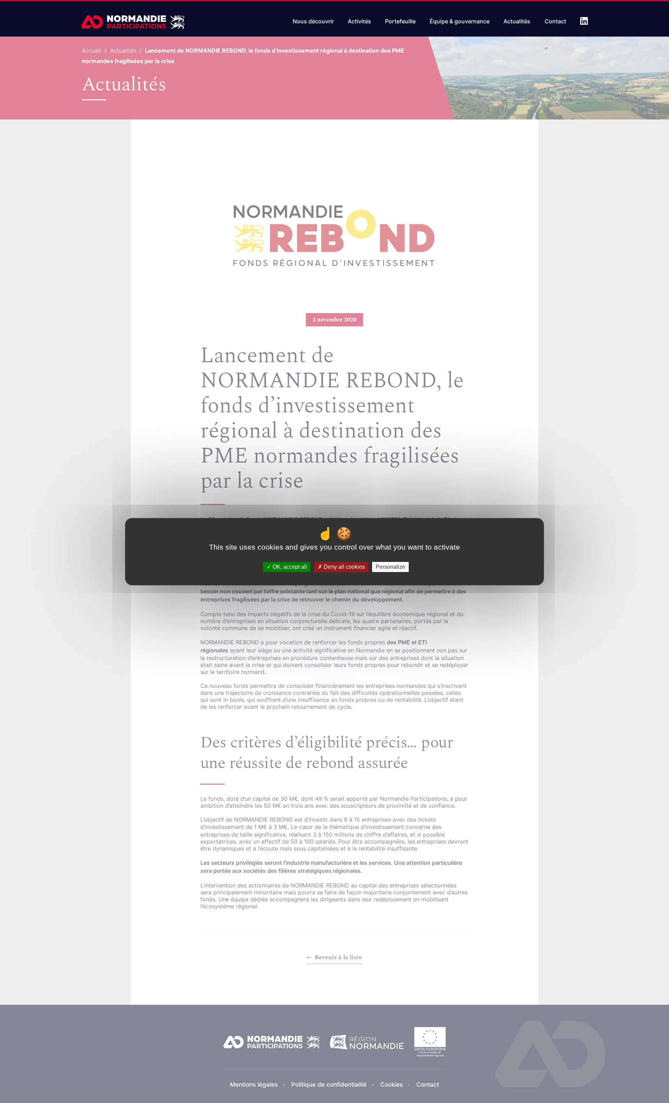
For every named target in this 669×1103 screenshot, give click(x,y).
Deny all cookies (343, 567)
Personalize (390, 567)
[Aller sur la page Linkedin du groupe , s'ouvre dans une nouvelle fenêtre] (584, 21)
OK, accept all (289, 567)
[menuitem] (313, 20)
